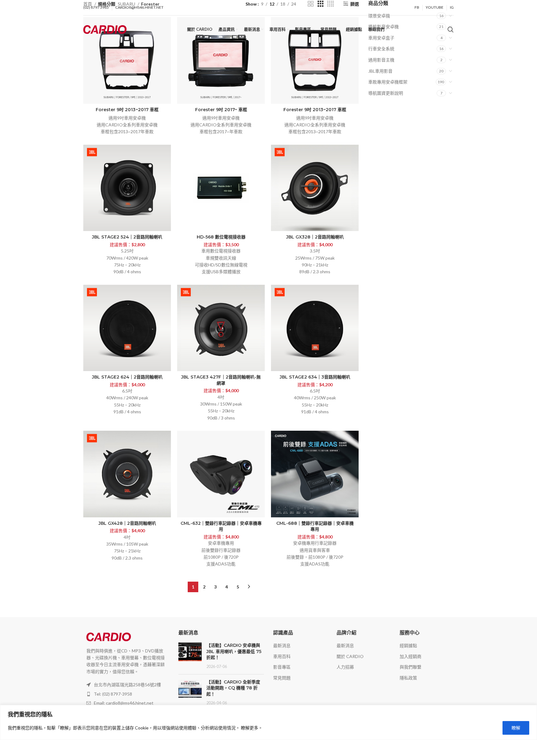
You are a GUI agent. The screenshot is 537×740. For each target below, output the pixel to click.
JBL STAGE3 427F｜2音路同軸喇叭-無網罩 (221, 380)
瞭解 (516, 727)
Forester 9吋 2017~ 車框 (221, 109)
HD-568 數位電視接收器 (221, 237)
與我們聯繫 (410, 667)
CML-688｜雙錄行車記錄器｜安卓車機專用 (315, 526)
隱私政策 (408, 677)
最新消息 (282, 645)
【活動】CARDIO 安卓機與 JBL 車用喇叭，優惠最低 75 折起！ (233, 651)
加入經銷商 (410, 656)
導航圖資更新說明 (385, 93)
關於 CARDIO (350, 656)
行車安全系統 (381, 48)
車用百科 (282, 656)
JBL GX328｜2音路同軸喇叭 (315, 237)
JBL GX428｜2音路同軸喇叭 (127, 523)
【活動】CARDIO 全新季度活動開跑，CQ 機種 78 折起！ (233, 688)
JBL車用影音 (380, 71)
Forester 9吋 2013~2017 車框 (127, 109)
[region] (268, 722)
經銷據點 (408, 645)
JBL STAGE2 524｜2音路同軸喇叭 (127, 237)
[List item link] (126, 694)
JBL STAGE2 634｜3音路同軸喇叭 (315, 377)
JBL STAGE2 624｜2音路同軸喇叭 (127, 377)
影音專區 (282, 667)
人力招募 (345, 667)
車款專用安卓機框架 (387, 81)
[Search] (450, 29)
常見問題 (282, 677)
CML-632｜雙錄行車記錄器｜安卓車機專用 (221, 526)
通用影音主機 (381, 59)
